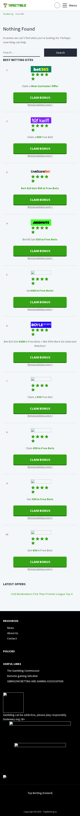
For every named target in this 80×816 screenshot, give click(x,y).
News (10, 628)
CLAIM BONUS (40, 97)
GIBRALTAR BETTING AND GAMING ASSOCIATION (35, 681)
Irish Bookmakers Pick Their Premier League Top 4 (41, 594)
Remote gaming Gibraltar (22, 676)
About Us (12, 633)
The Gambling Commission (23, 670)
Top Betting (8, 14)
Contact (12, 638)
